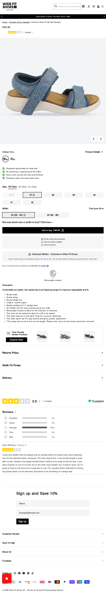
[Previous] (93, 138)
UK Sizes (12, 186)
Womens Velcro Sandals (19, 22)
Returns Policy (10, 352)
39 (74, 195)
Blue (5, 159)
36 (10, 195)
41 (11, 202)
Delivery (7, 377)
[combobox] (67, 6)
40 (94, 195)
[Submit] (56, 6)
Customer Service (10, 534)
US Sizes (22, 187)
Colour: (8, 152)
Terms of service (35, 590)
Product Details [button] (92, 152)
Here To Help (8, 543)
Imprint (60, 590)
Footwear (6, 561)
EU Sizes (32, 187)
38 (53, 195)
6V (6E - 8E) (53, 215)
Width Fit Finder (11, 365)
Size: (19, 186)
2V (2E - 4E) (17, 215)
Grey (13, 159)
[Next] (100, 138)
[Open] (6, 578)
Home (4, 22)
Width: (5, 208)
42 (32, 202)
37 (31, 195)
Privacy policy (49, 590)
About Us (6, 552)
